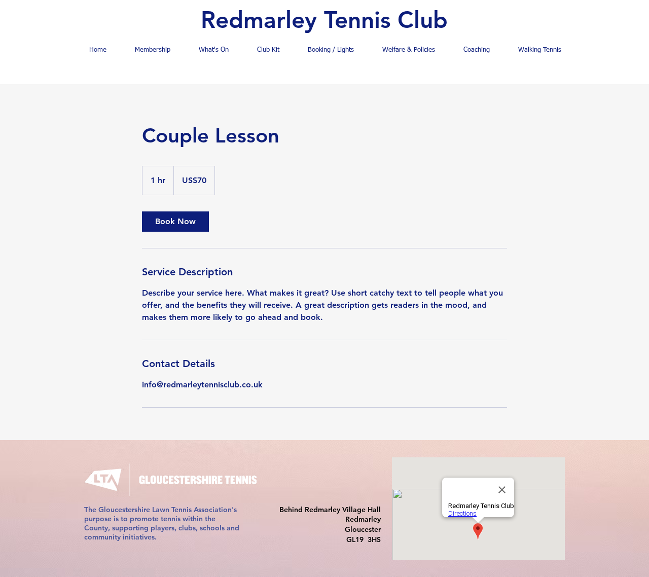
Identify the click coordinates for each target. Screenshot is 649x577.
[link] (175, 221)
